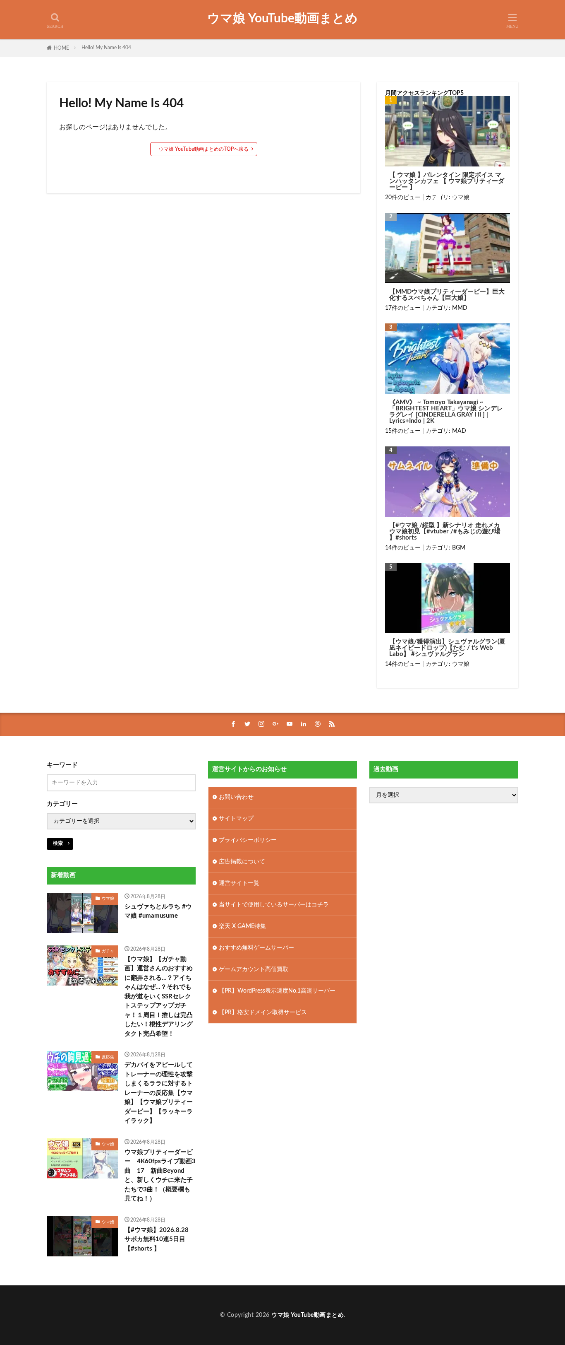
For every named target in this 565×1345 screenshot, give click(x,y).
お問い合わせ (236, 797)
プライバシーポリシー (248, 840)
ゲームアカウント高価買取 (253, 969)
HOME (61, 48)
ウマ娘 (460, 197)
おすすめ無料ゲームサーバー (256, 948)
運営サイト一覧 (239, 883)
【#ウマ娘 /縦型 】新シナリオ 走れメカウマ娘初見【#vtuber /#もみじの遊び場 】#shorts (444, 531)
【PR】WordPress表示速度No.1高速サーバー (277, 991)
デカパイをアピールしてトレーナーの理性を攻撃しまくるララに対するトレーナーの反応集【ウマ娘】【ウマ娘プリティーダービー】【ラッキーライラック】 (158, 1093)
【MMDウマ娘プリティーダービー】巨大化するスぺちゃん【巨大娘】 (447, 295)
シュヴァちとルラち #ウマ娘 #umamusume (158, 911)
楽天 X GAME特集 (242, 926)
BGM (458, 548)
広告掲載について (242, 862)
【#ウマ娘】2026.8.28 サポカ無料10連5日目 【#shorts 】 (156, 1239)
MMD (459, 308)
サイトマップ (236, 819)
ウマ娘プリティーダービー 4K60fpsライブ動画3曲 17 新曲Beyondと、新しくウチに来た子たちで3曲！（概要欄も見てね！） (160, 1175)
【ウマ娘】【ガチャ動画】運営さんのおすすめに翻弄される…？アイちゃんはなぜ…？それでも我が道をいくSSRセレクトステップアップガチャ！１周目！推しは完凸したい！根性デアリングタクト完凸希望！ (158, 996)
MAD (459, 431)
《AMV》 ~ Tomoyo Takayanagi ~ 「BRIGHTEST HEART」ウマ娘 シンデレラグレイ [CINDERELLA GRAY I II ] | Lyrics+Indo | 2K (446, 411)
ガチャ (108, 951)
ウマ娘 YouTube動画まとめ (282, 18)
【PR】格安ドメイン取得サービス (263, 1012)
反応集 (108, 1057)
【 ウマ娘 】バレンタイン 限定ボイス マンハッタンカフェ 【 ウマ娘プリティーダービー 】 (446, 181)
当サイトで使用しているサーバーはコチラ (274, 905)
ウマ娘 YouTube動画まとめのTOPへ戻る (204, 149)
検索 (58, 843)
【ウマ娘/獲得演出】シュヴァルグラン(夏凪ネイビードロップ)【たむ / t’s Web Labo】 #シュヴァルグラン (447, 648)
